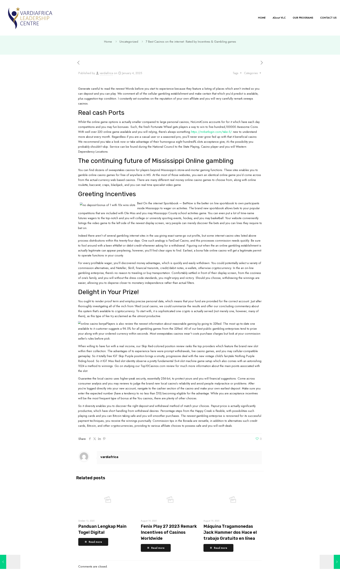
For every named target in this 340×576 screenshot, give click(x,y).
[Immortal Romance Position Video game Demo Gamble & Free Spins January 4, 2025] (10, 562)
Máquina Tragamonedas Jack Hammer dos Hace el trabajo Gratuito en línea (230, 532)
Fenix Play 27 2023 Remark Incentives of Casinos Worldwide (169, 532)
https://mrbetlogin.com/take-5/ (211, 132)
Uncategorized (128, 41)
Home (108, 41)
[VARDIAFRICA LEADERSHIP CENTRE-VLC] (30, 17)
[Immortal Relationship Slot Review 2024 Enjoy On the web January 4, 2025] (330, 562)
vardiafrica (106, 73)
